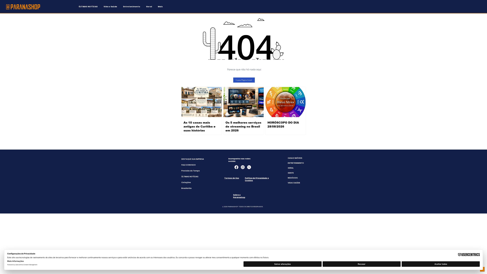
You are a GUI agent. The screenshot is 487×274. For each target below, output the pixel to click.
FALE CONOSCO (187, 165)
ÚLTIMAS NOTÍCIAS (187, 176)
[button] (161, 6)
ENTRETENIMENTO (296, 163)
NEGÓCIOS (293, 178)
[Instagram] (243, 167)
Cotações (186, 182)
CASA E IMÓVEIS (295, 158)
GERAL (291, 168)
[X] (249, 167)
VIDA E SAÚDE (294, 183)
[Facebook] (236, 167)
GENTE (291, 173)
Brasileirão (186, 188)
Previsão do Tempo (187, 170)
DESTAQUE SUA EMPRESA (187, 159)
